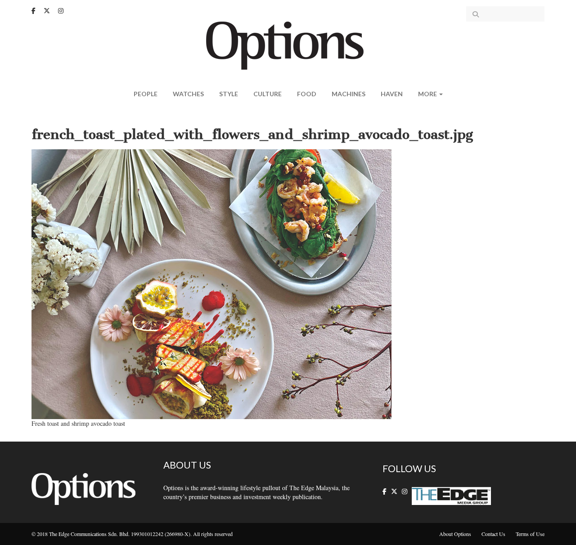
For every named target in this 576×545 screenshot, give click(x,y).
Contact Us (493, 533)
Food (306, 94)
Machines (348, 94)
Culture (267, 94)
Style (228, 94)
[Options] (288, 44)
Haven (392, 94)
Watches (188, 94)
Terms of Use (530, 533)
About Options (455, 533)
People (146, 94)
